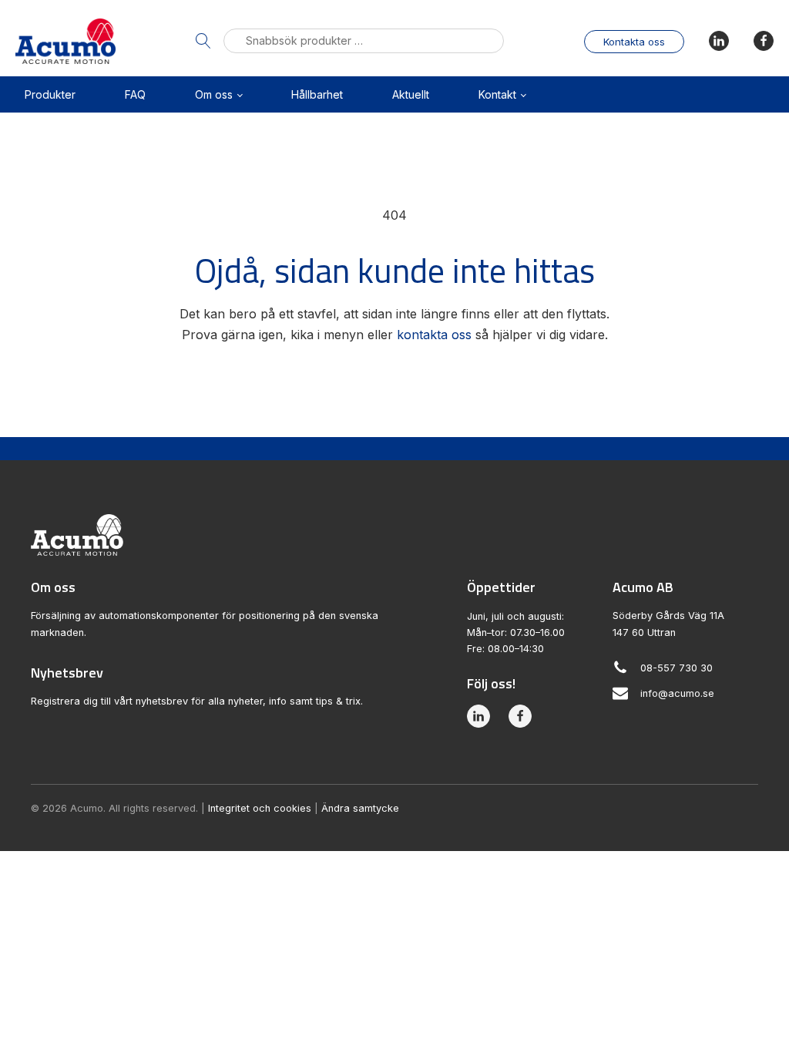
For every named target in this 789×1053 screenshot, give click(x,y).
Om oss (214, 94)
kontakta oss (434, 334)
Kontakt (497, 94)
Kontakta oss (634, 41)
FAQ (135, 94)
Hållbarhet (317, 94)
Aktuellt (410, 94)
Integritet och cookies (259, 808)
